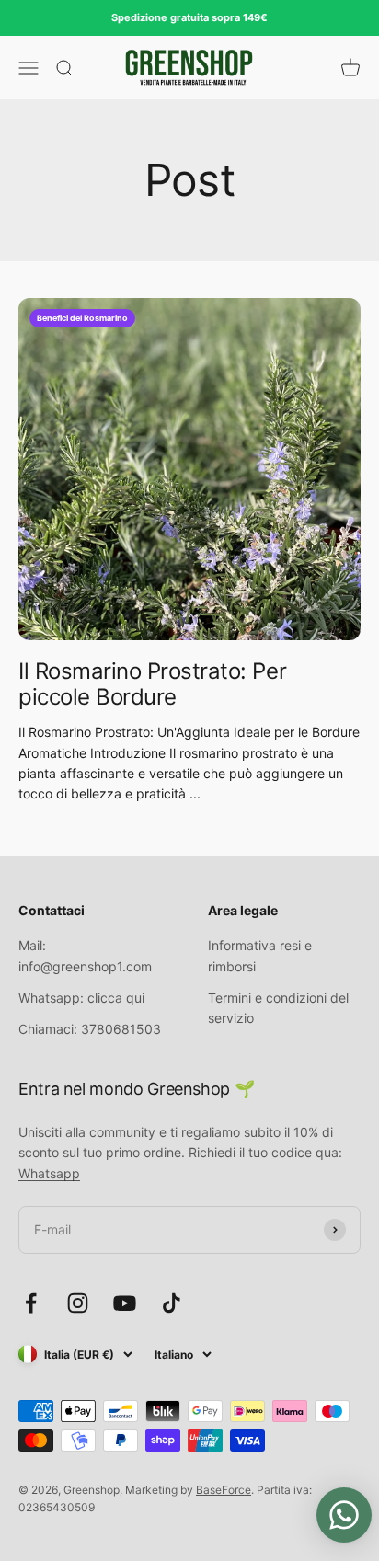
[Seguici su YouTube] (124, 1303)
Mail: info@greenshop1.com (85, 955)
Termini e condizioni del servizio (278, 1008)
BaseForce (223, 1490)
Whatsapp (49, 1173)
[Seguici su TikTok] (171, 1303)
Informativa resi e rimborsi (260, 955)
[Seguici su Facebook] (30, 1303)
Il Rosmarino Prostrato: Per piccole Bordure (152, 684)
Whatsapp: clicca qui (81, 997)
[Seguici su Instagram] (77, 1303)
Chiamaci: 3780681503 (89, 1029)
